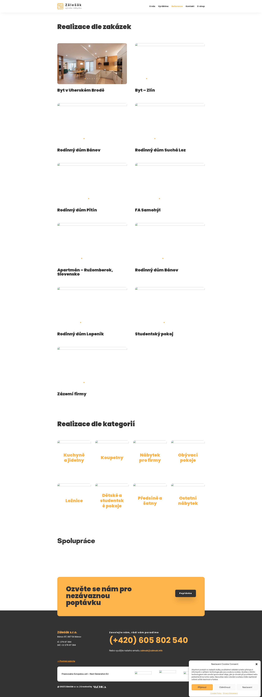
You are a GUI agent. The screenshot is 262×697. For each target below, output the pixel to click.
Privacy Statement (230, 693)
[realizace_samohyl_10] (170, 165)
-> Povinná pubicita (66, 661)
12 (172, 78)
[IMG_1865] (92, 349)
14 (176, 78)
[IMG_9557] (170, 225)
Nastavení (247, 687)
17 (183, 78)
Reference (177, 6)
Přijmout (202, 687)
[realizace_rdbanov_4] (92, 105)
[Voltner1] (92, 289)
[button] (256, 664)
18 (186, 78)
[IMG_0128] (170, 289)
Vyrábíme (163, 6)
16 (181, 78)
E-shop (201, 6)
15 (179, 78)
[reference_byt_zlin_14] (170, 45)
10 (167, 78)
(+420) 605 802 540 (148, 640)
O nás (152, 6)
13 (174, 78)
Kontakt (190, 6)
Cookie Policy (215, 693)
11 (169, 78)
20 (190, 78)
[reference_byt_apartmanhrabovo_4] (92, 225)
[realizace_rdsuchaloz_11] (170, 105)
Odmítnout (224, 687)
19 (188, 78)
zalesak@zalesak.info (151, 650)
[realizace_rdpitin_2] (92, 165)
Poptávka (185, 593)
